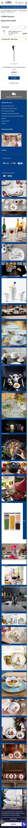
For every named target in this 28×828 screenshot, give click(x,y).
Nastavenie (13, 819)
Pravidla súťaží (5, 121)
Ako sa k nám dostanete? (8, 111)
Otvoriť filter (14, 27)
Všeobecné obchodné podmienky (10, 113)
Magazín (4, 118)
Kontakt (4, 123)
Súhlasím (13, 824)
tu (19, 815)
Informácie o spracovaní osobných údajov (12, 116)
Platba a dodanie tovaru (8, 106)
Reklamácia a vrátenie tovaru (9, 108)
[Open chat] (24, 824)
